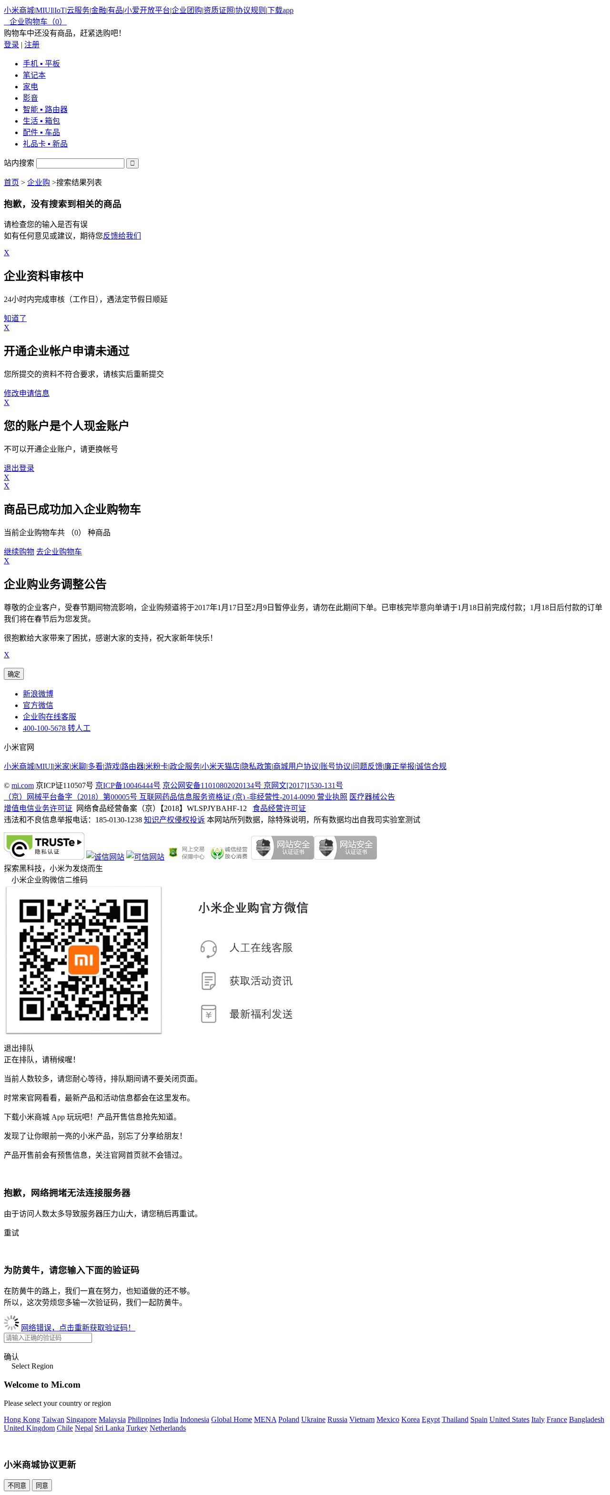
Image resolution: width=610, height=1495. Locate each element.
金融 (98, 10)
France (557, 1419)
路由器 (132, 766)
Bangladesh (586, 1419)
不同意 (17, 1485)
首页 (11, 182)
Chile (65, 1428)
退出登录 (19, 468)
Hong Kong (22, 1419)
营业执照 (332, 797)
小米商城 (19, 10)
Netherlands (168, 1428)
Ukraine (313, 1419)
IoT (59, 10)
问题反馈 (367, 766)
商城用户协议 (296, 766)
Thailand (455, 1419)
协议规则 (250, 10)
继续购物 (19, 552)
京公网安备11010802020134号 (213, 785)
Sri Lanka (109, 1428)
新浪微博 (38, 694)
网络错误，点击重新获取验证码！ (78, 1328)
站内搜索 (19, 163)
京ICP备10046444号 (128, 785)
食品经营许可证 (279, 808)
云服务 (78, 10)
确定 (14, 674)
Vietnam (362, 1419)
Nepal (84, 1428)
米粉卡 (156, 766)
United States (509, 1419)
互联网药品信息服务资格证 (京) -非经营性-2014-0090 (228, 797)
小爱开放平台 (147, 10)
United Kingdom (29, 1428)
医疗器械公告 (372, 797)
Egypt (431, 1419)
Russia (337, 1419)
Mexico (387, 1419)
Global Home (231, 1419)
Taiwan (53, 1419)
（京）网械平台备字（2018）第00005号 (71, 797)
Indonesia (194, 1419)
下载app (280, 10)
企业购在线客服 (49, 717)
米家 (62, 766)
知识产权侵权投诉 (174, 820)
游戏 (112, 766)
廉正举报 (399, 766)
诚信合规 (431, 766)
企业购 (38, 182)
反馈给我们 (122, 236)
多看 (95, 766)
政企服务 (185, 766)
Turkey (137, 1428)
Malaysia (112, 1419)
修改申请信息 (27, 393)
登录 (11, 45)
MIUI (44, 10)
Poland (288, 1419)
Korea (410, 1419)
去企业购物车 (59, 552)
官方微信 (38, 705)
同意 (42, 1485)
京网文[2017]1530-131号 (303, 785)
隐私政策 (256, 766)
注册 (32, 45)
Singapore (81, 1419)
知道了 (15, 318)
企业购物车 (35, 22)
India (170, 1419)
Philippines (144, 1419)
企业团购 (187, 10)
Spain (479, 1419)
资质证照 (218, 10)
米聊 (78, 766)
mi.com (22, 785)
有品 (115, 10)
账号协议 (335, 766)
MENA (265, 1419)
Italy (538, 1419)
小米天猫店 (221, 766)
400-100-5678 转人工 (57, 728)
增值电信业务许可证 (38, 808)
